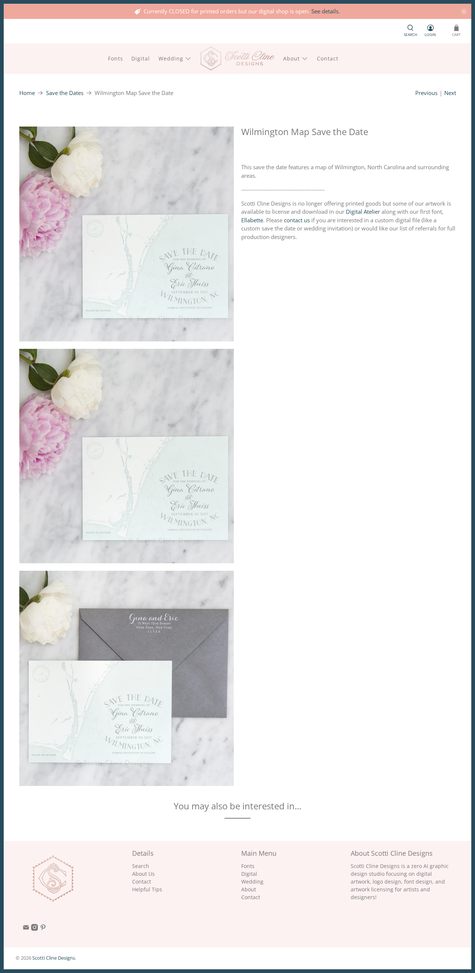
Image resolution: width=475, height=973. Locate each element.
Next (450, 92)
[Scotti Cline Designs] (237, 58)
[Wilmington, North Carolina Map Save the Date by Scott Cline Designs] (126, 234)
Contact (327, 58)
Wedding (170, 58)
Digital (140, 58)
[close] (464, 11)
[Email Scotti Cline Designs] (26, 928)
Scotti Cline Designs (53, 958)
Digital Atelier (363, 211)
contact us (297, 220)
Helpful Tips (147, 889)
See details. (325, 11)
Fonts (115, 58)
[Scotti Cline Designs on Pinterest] (43, 928)
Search (140, 865)
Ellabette (252, 220)
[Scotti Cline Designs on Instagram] (34, 928)
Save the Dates (64, 93)
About (291, 58)
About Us (143, 873)
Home (27, 93)
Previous (426, 92)
